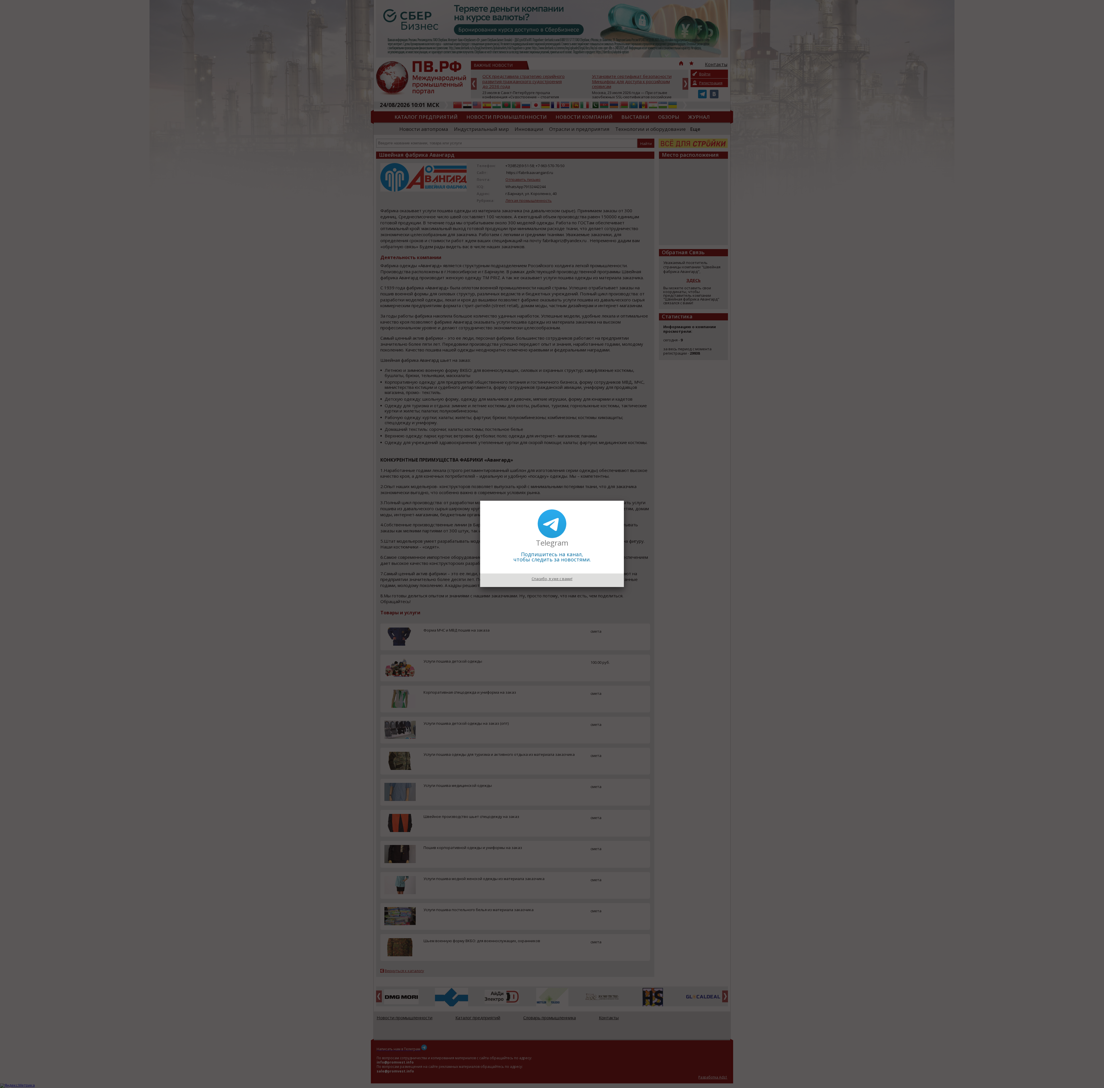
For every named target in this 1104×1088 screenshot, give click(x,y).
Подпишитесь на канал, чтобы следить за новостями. (552, 557)
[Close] (624, 501)
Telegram (552, 543)
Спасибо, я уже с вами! (552, 578)
